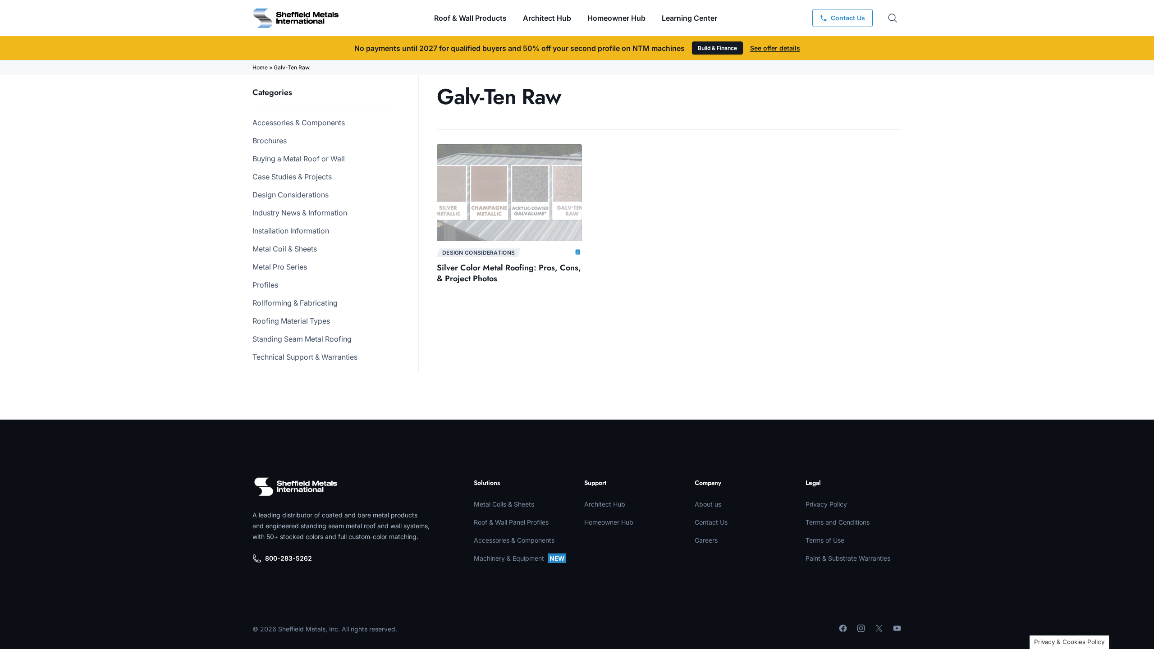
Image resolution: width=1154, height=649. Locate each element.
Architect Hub (547, 18)
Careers (706, 540)
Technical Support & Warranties (304, 356)
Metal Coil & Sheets (284, 248)
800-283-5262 (288, 558)
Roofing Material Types (291, 320)
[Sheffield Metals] (295, 486)
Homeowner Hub (616, 18)
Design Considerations (290, 194)
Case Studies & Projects (292, 176)
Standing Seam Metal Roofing (302, 338)
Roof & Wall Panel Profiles (511, 522)
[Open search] (893, 18)
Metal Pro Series (279, 266)
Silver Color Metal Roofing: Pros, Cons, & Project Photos (509, 273)
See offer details (775, 48)
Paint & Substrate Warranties (848, 558)
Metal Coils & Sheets (504, 504)
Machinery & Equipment (519, 558)
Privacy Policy (826, 504)
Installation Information (290, 230)
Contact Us (711, 522)
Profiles (265, 284)
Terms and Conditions (838, 522)
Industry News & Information (299, 212)
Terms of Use (825, 540)
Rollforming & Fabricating (295, 302)
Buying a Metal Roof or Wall (298, 158)
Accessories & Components (298, 122)
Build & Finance (717, 48)
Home (260, 67)
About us (708, 504)
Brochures (269, 140)
